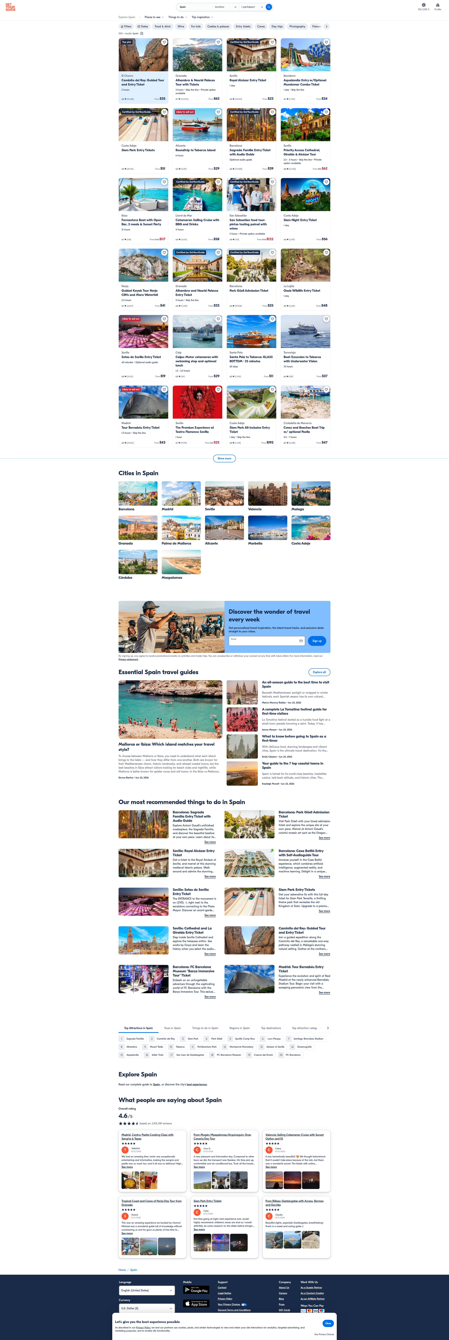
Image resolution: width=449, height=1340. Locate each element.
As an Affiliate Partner (313, 1298)
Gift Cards (284, 1310)
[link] (143, 71)
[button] (143, 71)
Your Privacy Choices (229, 1304)
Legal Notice (224, 1293)
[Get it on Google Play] (196, 1290)
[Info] (142, 33)
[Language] (424, 5)
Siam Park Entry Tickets (208, 1201)
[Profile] (438, 5)
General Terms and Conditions (234, 1310)
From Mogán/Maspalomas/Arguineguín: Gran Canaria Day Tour (222, 1136)
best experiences (197, 1084)
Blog (281, 1298)
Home (122, 1270)
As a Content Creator (312, 1293)
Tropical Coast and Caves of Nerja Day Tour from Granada (152, 1203)
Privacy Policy (225, 1298)
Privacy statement (128, 659)
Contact (222, 1287)
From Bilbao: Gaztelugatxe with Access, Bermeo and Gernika (295, 1203)
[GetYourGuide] (10, 7)
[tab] (139, 1028)
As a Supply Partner (311, 1287)
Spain (156, 1084)
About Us (284, 1287)
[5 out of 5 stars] (152, 1143)
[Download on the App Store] (196, 1304)
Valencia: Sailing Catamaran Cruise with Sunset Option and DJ (295, 1136)
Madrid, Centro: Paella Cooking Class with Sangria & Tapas (147, 1136)
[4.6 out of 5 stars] (129, 1123)
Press (281, 1304)
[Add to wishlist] (164, 42)
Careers (283, 1293)
